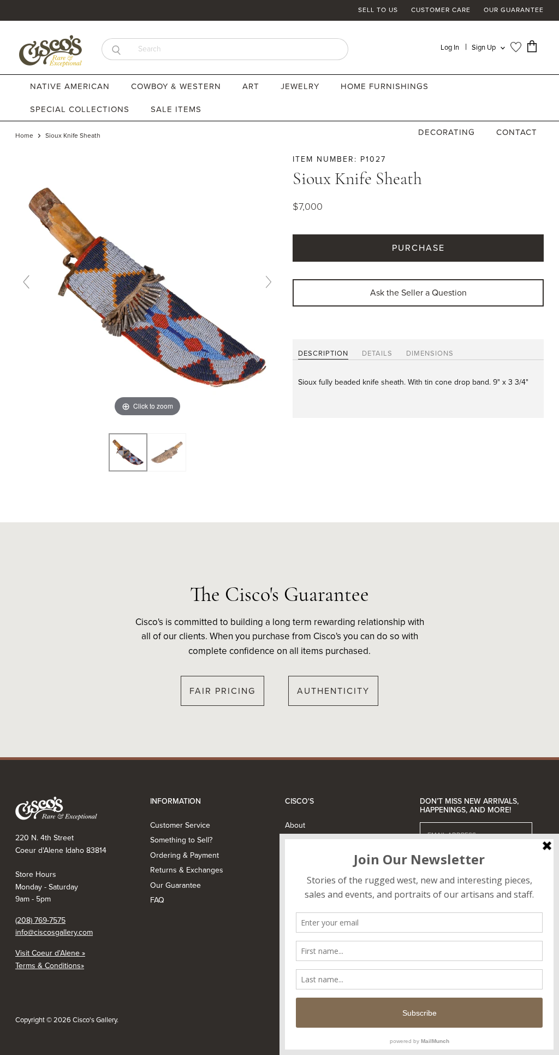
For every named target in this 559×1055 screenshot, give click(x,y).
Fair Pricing (222, 691)
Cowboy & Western (177, 86)
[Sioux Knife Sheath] (166, 452)
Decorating (448, 132)
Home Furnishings (386, 86)
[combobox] (239, 49)
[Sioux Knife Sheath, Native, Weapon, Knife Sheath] (128, 452)
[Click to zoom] (147, 286)
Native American (71, 86)
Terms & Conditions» (49, 965)
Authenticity (333, 691)
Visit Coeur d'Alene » (50, 953)
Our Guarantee (514, 10)
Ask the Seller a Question (418, 292)
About (295, 825)
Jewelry (301, 86)
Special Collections (81, 109)
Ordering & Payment (184, 855)
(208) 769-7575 (40, 920)
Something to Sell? (181, 840)
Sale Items (176, 109)
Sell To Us (378, 10)
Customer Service (180, 825)
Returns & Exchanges (186, 870)
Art (252, 86)
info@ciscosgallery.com (54, 932)
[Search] (116, 49)
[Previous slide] (26, 282)
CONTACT (516, 132)
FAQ (157, 900)
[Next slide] (269, 282)
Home (24, 136)
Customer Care (441, 10)
